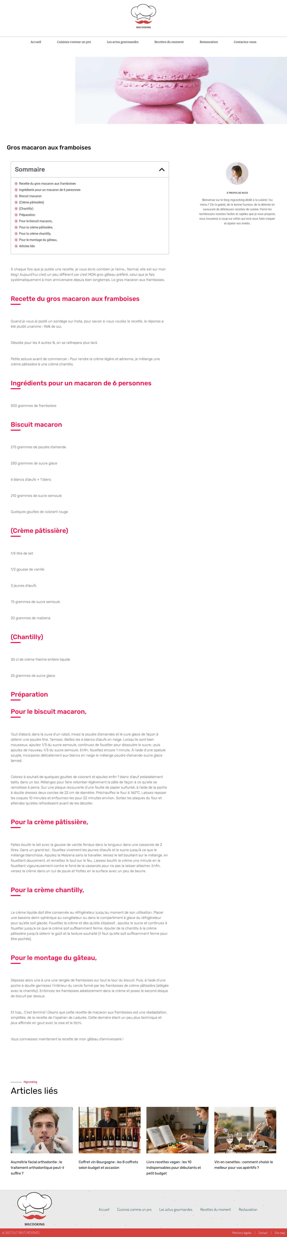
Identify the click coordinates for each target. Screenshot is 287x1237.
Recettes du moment (169, 42)
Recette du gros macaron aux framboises (47, 183)
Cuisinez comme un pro (74, 42)
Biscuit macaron (30, 196)
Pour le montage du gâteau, (38, 240)
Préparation (27, 215)
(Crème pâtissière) (31, 202)
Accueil (36, 42)
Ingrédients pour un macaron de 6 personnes (49, 190)
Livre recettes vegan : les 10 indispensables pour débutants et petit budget (173, 1167)
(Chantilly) (26, 208)
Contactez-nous (245, 42)
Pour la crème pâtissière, (36, 227)
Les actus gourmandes (122, 42)
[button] (162, 169)
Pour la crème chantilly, (35, 233)
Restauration (209, 42)
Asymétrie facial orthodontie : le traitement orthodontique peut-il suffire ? (37, 1167)
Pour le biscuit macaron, (35, 221)
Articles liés (27, 246)
